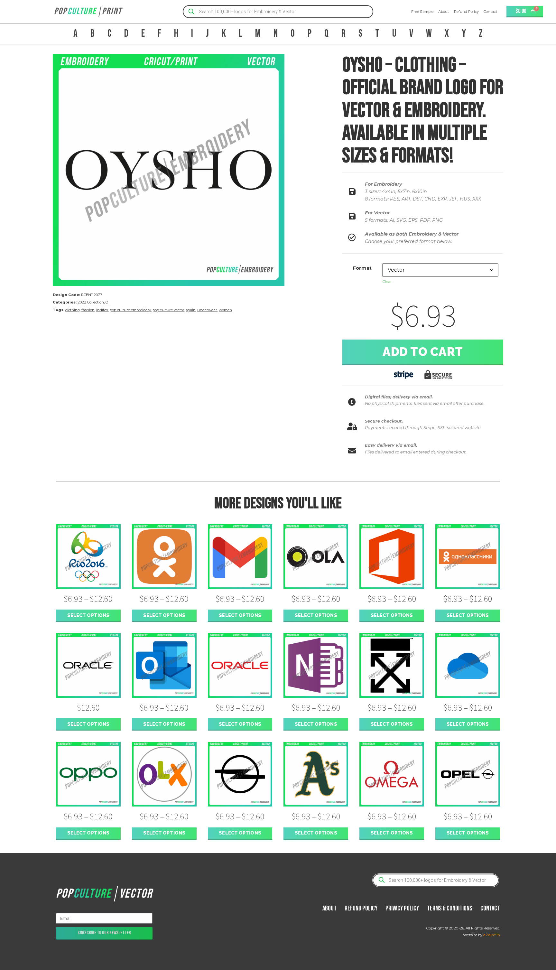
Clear (387, 281)
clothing (72, 310)
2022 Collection (91, 302)
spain (191, 310)
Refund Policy (466, 11)
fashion (88, 310)
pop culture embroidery (130, 310)
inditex (102, 310)
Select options (88, 615)
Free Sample (422, 11)
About (443, 11)
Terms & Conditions (449, 908)
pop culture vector (168, 310)
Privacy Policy (402, 908)
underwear (207, 310)
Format (362, 268)
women (225, 310)
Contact (490, 11)
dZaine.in (491, 935)
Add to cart (423, 352)
